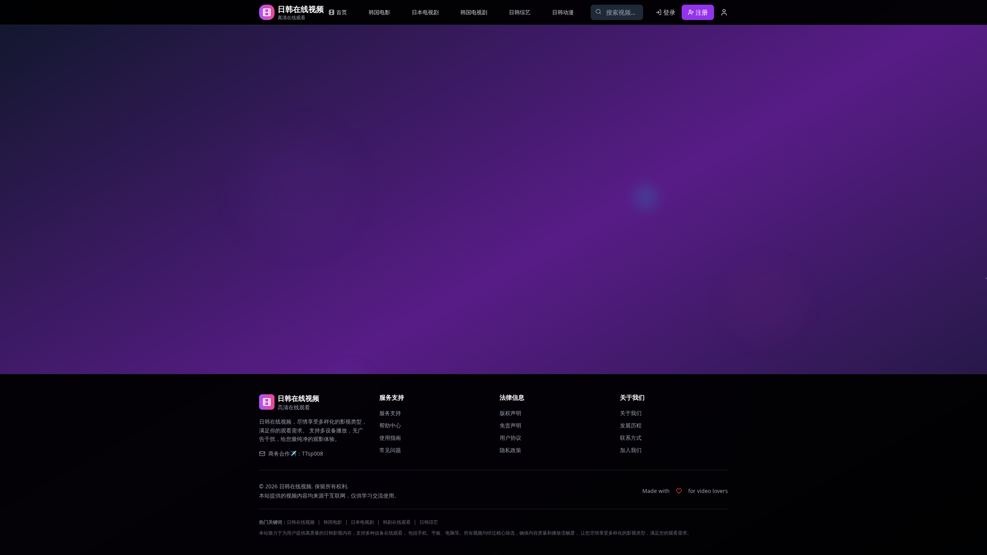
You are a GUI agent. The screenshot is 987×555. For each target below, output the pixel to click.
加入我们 (631, 450)
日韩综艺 (428, 522)
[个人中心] (724, 12)
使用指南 (390, 437)
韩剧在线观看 (397, 522)
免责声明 (510, 425)
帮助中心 (390, 425)
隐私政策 (510, 450)
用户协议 (510, 437)
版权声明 (510, 413)
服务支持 (390, 413)
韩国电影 (332, 522)
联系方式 (631, 437)
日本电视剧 (362, 522)
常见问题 (390, 450)
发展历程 (631, 425)
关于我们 (631, 413)
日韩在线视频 (301, 522)
